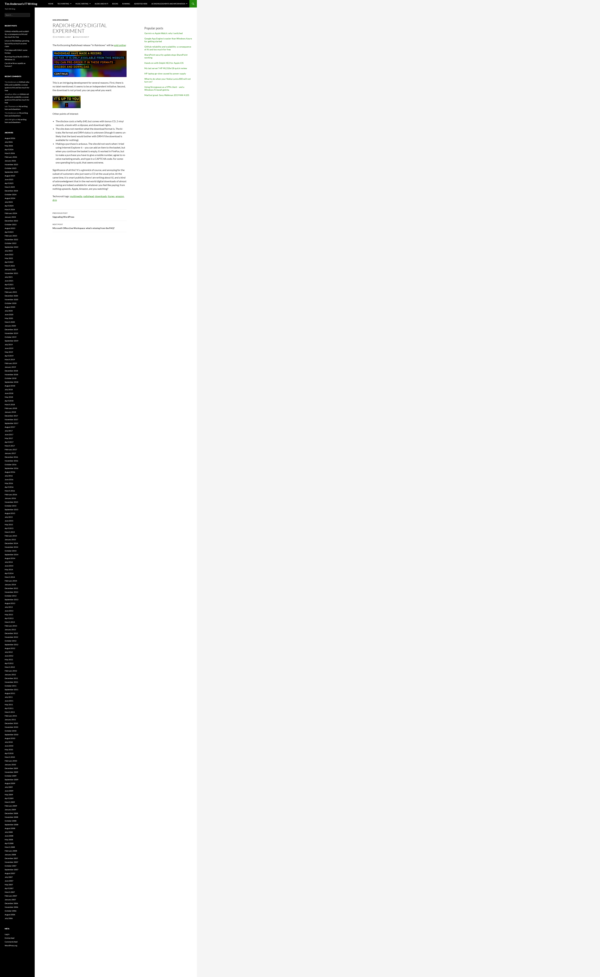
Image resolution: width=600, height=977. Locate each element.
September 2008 (11, 824)
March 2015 (10, 532)
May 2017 (9, 438)
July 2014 (9, 562)
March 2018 (10, 404)
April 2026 (9, 149)
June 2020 (9, 314)
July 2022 (9, 251)
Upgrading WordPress (63, 215)
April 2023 (9, 232)
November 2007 (11, 862)
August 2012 (10, 648)
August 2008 (10, 828)
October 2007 (10, 866)
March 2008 (10, 847)
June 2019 (9, 348)
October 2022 (10, 243)
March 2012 (10, 667)
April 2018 (9, 401)
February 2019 (11, 363)
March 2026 (10, 153)
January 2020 (10, 326)
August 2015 (10, 513)
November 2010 (11, 727)
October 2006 (10, 911)
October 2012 (10, 641)
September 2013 (11, 599)
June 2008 (9, 836)
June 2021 (9, 281)
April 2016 (9, 487)
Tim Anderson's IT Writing (21, 3)
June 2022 (9, 254)
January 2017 (10, 453)
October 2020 (10, 303)
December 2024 (11, 191)
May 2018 (9, 397)
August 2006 (10, 914)
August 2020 (10, 307)
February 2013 (11, 626)
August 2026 (10, 138)
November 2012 (11, 637)
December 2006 (11, 903)
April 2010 (9, 753)
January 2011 (10, 719)
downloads (101, 196)
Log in (7, 934)
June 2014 (9, 566)
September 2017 (11, 423)
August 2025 (10, 176)
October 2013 (10, 596)
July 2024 (9, 202)
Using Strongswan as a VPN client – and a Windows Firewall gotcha (164, 88)
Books (115, 4)
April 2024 (9, 206)
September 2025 (11, 172)
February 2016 (11, 494)
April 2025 (9, 183)
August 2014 (10, 558)
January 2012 (10, 674)
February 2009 (11, 806)
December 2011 (11, 678)
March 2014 (10, 577)
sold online (120, 45)
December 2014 (11, 543)
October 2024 (10, 194)
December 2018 (11, 371)
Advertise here (140, 4)
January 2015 (10, 539)
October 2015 (10, 506)
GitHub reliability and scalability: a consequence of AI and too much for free (167, 48)
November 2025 (11, 164)
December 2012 (11, 633)
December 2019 (11, 329)
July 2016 (9, 476)
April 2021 (9, 284)
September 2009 (11, 779)
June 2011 (9, 701)
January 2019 (10, 367)
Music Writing (81, 4)
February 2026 (11, 157)
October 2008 (10, 821)
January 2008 (10, 854)
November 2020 (11, 299)
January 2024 (10, 217)
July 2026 (9, 142)
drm (54, 199)
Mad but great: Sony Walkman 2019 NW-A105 (166, 95)
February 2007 (11, 896)
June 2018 (9, 393)
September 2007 (11, 869)
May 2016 (9, 483)
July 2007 (9, 877)
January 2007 (10, 899)
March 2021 (10, 288)
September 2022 (11, 247)
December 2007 (11, 858)
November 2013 (11, 592)
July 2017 (9, 431)
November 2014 (11, 547)
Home (50, 4)
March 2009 (10, 802)
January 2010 (10, 764)
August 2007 (10, 873)
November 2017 (11, 419)
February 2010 (11, 761)
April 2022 (9, 262)
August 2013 (10, 603)
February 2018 (11, 408)
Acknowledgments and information (168, 4)
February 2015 (11, 536)
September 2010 (11, 734)
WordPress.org (11, 945)
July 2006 (9, 918)
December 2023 (11, 221)
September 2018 (11, 382)
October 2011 (10, 686)
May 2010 (9, 749)
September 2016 (11, 468)
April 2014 (9, 573)
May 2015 (9, 524)
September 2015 (11, 509)
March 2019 (10, 359)
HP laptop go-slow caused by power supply (165, 73)
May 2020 (9, 318)
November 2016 (11, 461)
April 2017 (9, 442)
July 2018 (9, 389)
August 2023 (10, 228)
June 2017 (9, 434)
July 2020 (9, 311)
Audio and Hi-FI (101, 4)
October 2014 (10, 551)
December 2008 (11, 813)
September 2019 (11, 341)
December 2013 (11, 588)
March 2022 (10, 266)
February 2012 (11, 671)
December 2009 (11, 768)
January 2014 (10, 584)
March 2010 (10, 757)
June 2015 (9, 521)
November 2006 (11, 907)
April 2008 (9, 843)
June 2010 (9, 746)
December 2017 (11, 416)
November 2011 (11, 682)
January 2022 (10, 269)
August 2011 (10, 693)
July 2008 (9, 832)
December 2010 (11, 723)
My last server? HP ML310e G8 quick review (165, 68)
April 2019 (9, 356)
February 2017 (11, 449)
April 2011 (9, 708)
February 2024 (11, 213)
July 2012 (9, 652)
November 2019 (11, 333)
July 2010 (9, 742)
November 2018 (11, 374)
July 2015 (9, 517)
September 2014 (11, 554)
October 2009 (10, 776)
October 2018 (10, 378)
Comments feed (11, 942)
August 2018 (10, 386)
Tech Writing (63, 4)
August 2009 (10, 783)
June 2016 (9, 479)
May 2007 (9, 884)
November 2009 (11, 772)
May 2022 (9, 258)
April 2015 (9, 528)
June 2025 (9, 179)
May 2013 (9, 614)
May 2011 (9, 704)
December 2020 (11, 296)
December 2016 (11, 457)
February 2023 (11, 236)
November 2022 (11, 239)
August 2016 (10, 472)
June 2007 (9, 881)
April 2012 (9, 663)
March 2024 (10, 209)
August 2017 (10, 427)
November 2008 (11, 817)
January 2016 (10, 498)
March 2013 (10, 622)
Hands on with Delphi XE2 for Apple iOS (163, 63)
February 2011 (11, 716)
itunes (111, 196)
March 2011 (10, 712)
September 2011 (11, 689)
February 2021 (11, 292)
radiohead (88, 196)
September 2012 (11, 644)
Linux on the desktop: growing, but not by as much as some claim (17, 44)
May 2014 (9, 569)
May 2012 (9, 659)
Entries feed (9, 938)
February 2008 (11, 851)
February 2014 (11, 581)
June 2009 (9, 791)
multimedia (76, 196)
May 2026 (9, 146)
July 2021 (9, 277)
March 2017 (10, 446)
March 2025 (10, 187)
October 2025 (10, 168)
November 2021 (11, 273)
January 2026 (10, 161)
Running (126, 4)
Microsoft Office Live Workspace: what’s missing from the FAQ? (83, 226)
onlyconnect (82, 37)
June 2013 (9, 611)
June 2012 (9, 656)
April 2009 (9, 798)
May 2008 (9, 839)
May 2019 (9, 352)
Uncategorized (60, 20)
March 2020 (10, 322)
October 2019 (10, 337)
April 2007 (9, 888)
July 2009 (9, 787)
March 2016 (10, 491)
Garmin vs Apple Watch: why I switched (163, 33)
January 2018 (10, 412)
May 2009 (9, 794)
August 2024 (10, 198)
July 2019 (9, 344)
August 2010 (10, 738)
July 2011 (9, 697)
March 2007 (10, 892)
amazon (119, 196)
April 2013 (9, 618)
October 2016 (10, 464)
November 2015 (11, 502)
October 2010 (10, 731)
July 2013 (9, 607)
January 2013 (10, 629)
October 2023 (10, 224)
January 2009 (10, 809)
